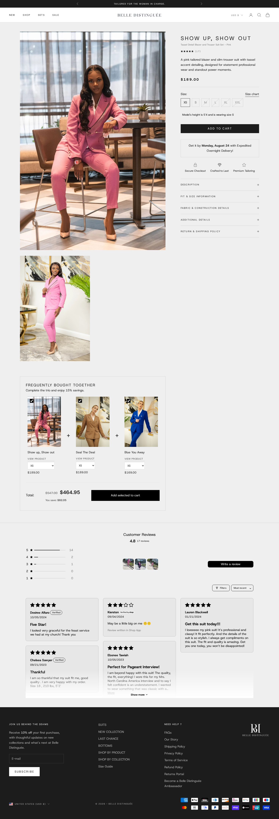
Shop (26, 15)
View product (37, 458)
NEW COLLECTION (111, 732)
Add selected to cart (125, 495)
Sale (55, 15)
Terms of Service (176, 760)
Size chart (252, 94)
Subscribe (24, 772)
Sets (41, 15)
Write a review (230, 564)
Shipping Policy (174, 746)
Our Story (171, 739)
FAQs (168, 733)
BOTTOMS (105, 746)
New (12, 15)
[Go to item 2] (140, 564)
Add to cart (220, 128)
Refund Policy (173, 767)
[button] (49, 550)
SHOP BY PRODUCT (111, 753)
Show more (138, 694)
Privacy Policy (173, 753)
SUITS (102, 725)
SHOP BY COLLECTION (114, 759)
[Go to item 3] (152, 564)
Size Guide (105, 766)
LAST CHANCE (108, 739)
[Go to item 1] (128, 564)
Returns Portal (174, 774)
